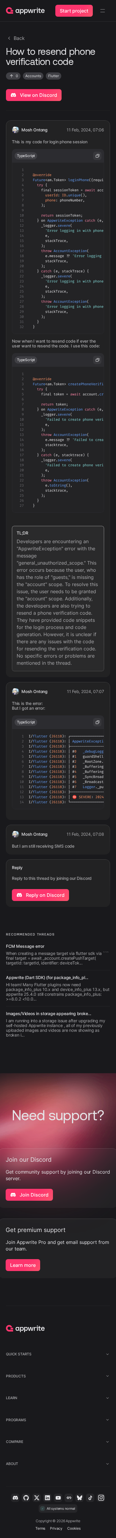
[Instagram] (101, 1498)
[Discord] (15, 1498)
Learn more (23, 1265)
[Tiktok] (90, 1498)
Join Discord (33, 1195)
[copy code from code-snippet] (97, 156)
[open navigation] (102, 11)
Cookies (74, 1528)
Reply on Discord (45, 895)
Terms (40, 1528)
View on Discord (38, 95)
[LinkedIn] (47, 1498)
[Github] (26, 1498)
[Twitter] (36, 1498)
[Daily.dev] (69, 1498)
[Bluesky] (79, 1498)
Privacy (56, 1528)
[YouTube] (58, 1498)
